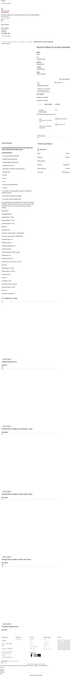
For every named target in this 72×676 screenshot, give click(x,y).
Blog (45, 639)
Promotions (46, 644)
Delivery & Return (47, 649)
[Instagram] (35, 655)
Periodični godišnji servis (10, 626)
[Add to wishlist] (11, 356)
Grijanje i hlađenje (12, 41)
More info (2, 667)
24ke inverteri (29, 41)
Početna (4, 41)
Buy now (57, 104)
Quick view (7, 356)
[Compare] (3, 356)
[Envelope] (39, 655)
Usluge (31, 641)
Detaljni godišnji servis (9, 362)
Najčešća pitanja (33, 646)
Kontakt (31, 644)
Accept (7, 667)
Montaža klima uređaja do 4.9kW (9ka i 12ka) (17, 429)
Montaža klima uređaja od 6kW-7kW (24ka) (16, 559)
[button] (7, 359)
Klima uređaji (21, 41)
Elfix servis (32, 648)
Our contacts (46, 642)
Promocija (32, 639)
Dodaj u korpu (48, 104)
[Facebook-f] (31, 655)
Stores (45, 646)
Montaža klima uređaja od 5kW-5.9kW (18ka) (17, 494)
